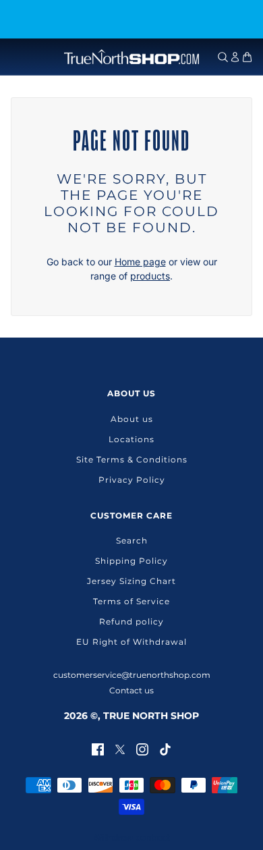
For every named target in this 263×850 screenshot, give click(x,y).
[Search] (223, 57)
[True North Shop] (131, 56)
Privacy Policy (131, 480)
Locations (131, 439)
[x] (120, 748)
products (150, 276)
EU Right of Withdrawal (131, 642)
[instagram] (142, 748)
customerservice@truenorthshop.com (131, 675)
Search (132, 540)
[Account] (235, 57)
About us (132, 419)
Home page (140, 261)
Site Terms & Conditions (131, 459)
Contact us (131, 690)
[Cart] (247, 57)
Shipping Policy (131, 561)
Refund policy (131, 621)
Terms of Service (131, 601)
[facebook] (97, 748)
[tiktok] (165, 748)
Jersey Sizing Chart (131, 581)
